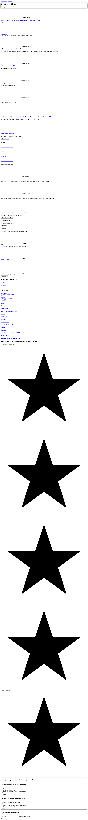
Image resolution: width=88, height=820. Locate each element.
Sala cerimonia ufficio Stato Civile (8, 274)
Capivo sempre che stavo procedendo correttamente (14, 791)
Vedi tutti (2, 303)
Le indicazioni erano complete (9, 790)
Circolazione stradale (5, 295)
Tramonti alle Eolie (5, 259)
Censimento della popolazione (7, 294)
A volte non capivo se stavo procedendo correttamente (15, 805)
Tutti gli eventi (4, 225)
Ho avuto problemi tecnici (9, 806)
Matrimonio (3, 300)
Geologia (3, 297)
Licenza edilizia (4, 299)
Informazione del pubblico (6, 298)
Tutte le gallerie (4, 276)
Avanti (2, 818)
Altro (4, 794)
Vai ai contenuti (4, 1)
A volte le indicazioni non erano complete (12, 804)
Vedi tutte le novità (5, 138)
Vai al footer (10, 1)
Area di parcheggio (5, 293)
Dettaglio (4, 816)
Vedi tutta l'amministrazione (6, 217)
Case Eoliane (3, 244)
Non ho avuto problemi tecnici (10, 793)
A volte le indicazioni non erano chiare (11, 802)
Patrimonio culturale (5, 301)
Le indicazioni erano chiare (9, 788)
